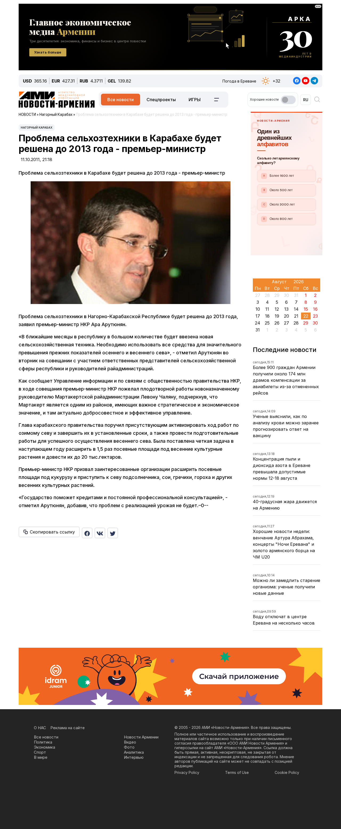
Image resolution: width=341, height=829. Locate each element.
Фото (129, 747)
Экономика (44, 747)
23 (315, 316)
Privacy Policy (186, 772)
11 (267, 309)
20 (286, 316)
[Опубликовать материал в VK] (100, 533)
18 (267, 316)
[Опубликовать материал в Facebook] (87, 533)
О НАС (40, 727)
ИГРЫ (195, 99)
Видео (130, 742)
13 (286, 309)
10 (257, 309)
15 (306, 309)
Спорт (40, 752)
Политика (43, 742)
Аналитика (134, 752)
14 (296, 309)
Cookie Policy (287, 772)
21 (296, 316)
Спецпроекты (161, 99)
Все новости (120, 99)
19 (277, 316)
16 (315, 309)
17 (257, 316)
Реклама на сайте (67, 727)
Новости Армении (141, 737)
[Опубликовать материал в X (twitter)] (113, 533)
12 (277, 309)
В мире (40, 757)
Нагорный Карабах (36, 127)
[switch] (288, 100)
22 (305, 316)
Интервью (134, 757)
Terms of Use (237, 772)
